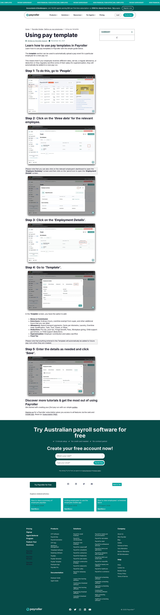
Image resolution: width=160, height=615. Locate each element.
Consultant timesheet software (79, 596)
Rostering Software (56, 553)
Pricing (29, 529)
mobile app (29, 414)
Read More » (35, 509)
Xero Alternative (122, 548)
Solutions (77, 529)
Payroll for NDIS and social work (101, 557)
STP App (53, 543)
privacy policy (97, 470)
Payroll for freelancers (80, 555)
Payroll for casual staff (80, 547)
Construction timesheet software (80, 583)
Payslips (53, 556)
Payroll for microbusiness (77, 539)
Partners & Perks (123, 545)
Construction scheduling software (101, 590)
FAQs (119, 565)
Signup (29, 532)
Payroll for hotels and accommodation (101, 534)
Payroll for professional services (102, 544)
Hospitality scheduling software (101, 582)
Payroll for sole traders (80, 558)
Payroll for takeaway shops (79, 572)
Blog (119, 540)
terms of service (86, 470)
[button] (132, 32)
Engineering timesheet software (80, 592)
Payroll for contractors (80, 553)
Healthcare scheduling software (102, 599)
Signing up (29, 412)
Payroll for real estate (101, 538)
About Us (120, 534)
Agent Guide (54, 581)
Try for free (99, 463)
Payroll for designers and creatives (101, 553)
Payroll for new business (77, 543)
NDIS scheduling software (100, 595)
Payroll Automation (56, 540)
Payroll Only (54, 537)
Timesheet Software (57, 550)
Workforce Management (55, 546)
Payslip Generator (56, 558)
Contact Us (121, 567)
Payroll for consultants (80, 550)
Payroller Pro (54, 567)
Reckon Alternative (123, 551)
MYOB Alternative (123, 554)
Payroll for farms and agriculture (101, 549)
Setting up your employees (53, 29)
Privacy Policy (122, 573)
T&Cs (114, 8)
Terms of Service (123, 576)
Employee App (55, 564)
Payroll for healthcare (101, 569)
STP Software (55, 534)
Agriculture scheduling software (102, 586)
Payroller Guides (37, 29)
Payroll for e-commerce (102, 571)
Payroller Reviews (29, 552)
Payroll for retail (99, 541)
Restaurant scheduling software (102, 577)
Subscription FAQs (50, 414)
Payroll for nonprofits (101, 561)
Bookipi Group (122, 570)
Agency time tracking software (79, 588)
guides (74, 407)
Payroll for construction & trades (80, 562)
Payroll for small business (78, 534)
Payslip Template (56, 561)
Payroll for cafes (78, 569)
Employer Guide (55, 578)
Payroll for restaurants (80, 566)
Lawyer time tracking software (79, 579)
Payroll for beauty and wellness (101, 565)
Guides (120, 543)
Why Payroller (122, 537)
